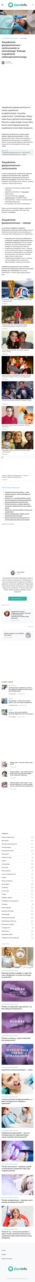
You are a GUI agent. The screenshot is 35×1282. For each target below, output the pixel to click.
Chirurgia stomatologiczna (9, 844)
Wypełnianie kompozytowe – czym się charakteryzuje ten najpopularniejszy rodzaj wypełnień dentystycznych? (16, 1135)
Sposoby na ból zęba (8, 911)
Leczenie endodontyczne (9, 874)
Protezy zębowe (6, 908)
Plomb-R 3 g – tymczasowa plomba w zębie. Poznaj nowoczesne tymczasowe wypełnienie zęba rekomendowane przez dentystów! (18, 500)
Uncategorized (6, 928)
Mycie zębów (5, 884)
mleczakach (25, 192)
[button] (2, 5)
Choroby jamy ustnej (8, 851)
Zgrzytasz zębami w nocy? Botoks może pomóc (14, 634)
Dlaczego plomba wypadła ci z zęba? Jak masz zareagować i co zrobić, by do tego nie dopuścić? (16, 975)
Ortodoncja (5, 887)
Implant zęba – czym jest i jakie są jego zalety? (21, 763)
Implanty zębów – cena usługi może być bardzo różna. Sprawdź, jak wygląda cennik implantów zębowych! (21, 773)
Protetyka (4, 904)
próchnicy (12, 212)
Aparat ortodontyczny (8, 837)
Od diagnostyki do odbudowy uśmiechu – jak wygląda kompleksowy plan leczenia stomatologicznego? (21, 689)
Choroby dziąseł (6, 847)
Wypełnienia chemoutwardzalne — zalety (17, 492)
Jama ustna (5, 867)
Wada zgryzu (5, 931)
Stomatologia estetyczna (9, 921)
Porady (11, 698)
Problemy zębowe (7, 897)
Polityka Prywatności (7, 1258)
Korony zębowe (6, 871)
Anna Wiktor (8, 62)
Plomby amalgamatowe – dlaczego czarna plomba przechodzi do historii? (17, 1201)
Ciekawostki (5, 854)
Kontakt (4, 1250)
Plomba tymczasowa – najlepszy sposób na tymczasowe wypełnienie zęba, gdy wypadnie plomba (18, 506)
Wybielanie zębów (7, 934)
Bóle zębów (5, 841)
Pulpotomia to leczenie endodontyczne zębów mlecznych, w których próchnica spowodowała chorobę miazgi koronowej (21, 615)
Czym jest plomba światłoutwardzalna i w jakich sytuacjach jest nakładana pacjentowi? (17, 1101)
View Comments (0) (16, 598)
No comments (24, 38)
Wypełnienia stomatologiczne (10, 38)
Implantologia (6, 864)
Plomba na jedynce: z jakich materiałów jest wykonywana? (16, 1039)
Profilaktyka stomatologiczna (10, 901)
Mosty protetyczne (7, 881)
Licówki (4, 877)
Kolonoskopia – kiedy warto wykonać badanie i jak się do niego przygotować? (20, 701)
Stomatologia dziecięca (8, 918)
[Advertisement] (17, 87)
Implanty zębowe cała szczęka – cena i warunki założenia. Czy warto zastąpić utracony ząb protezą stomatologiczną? (21, 784)
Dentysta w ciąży (6, 857)
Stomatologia (12, 685)
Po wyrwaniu (5, 891)
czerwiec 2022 (10, 524)
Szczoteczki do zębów (8, 924)
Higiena (4, 861)
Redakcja (4, 1254)
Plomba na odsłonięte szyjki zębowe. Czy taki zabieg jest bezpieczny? (17, 1008)
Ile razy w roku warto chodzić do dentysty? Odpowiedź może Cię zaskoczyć (21, 713)
